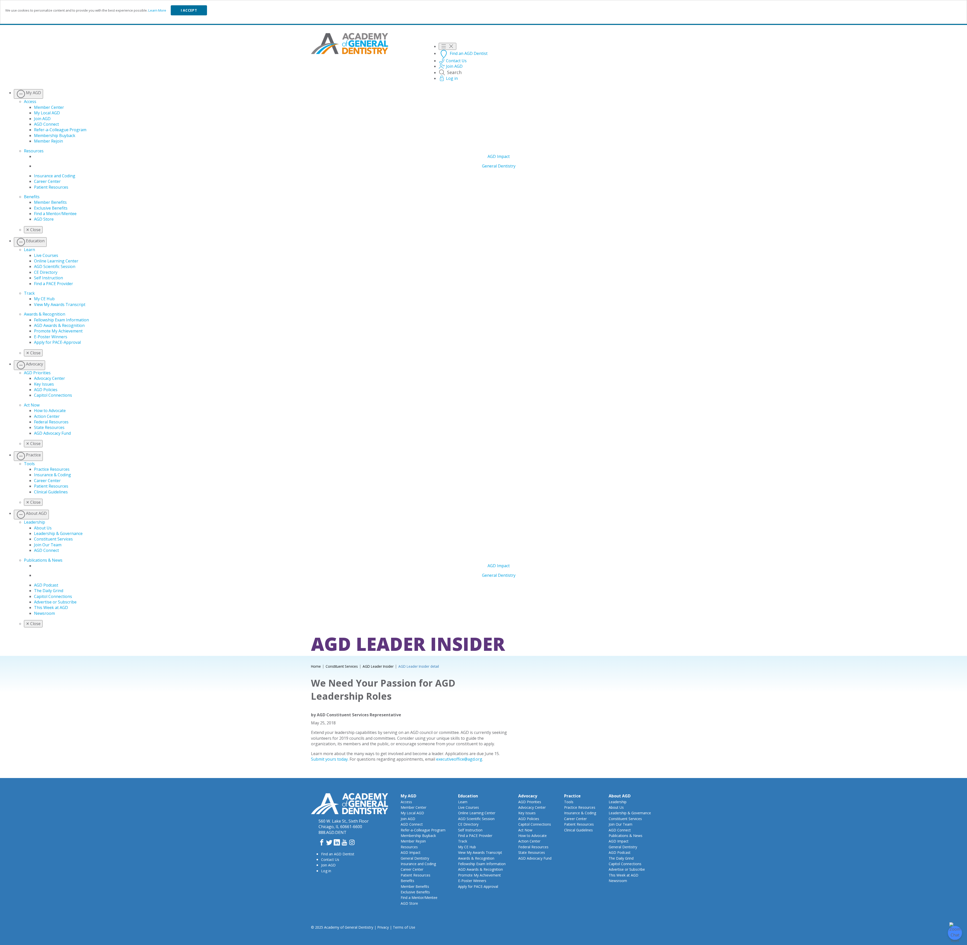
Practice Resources (52, 469)
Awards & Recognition (44, 314)
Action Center (47, 416)
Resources (34, 151)
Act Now (32, 405)
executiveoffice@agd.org (459, 759)
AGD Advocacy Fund (52, 433)
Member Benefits (50, 202)
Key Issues (44, 384)
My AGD (408, 796)
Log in (326, 870)
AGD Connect (46, 124)
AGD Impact (499, 156)
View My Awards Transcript (59, 304)
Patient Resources (51, 187)
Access (30, 101)
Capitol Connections (53, 395)
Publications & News (43, 560)
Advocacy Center (49, 378)
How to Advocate (50, 410)
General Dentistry (498, 166)
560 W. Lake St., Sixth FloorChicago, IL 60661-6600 (344, 823)
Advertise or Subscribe (55, 602)
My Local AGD (47, 113)
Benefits (32, 196)
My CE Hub (44, 298)
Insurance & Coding (52, 475)
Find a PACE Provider (53, 283)
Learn (29, 249)
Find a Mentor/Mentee (55, 213)
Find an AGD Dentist (337, 854)
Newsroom (44, 613)
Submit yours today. (330, 759)
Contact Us (330, 859)
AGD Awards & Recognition (59, 325)
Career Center (47, 181)
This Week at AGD (51, 607)
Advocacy (527, 796)
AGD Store (44, 219)
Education (468, 796)
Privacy (383, 927)
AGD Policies (45, 389)
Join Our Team (47, 545)
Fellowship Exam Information (61, 320)
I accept (189, 10)
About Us (43, 528)
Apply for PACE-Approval (57, 342)
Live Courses (46, 255)
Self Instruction (48, 278)
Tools (29, 463)
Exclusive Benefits (50, 208)
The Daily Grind (48, 590)
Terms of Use (404, 927)
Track (29, 293)
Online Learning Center (56, 261)
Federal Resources (51, 422)
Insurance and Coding (54, 176)
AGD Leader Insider (378, 666)
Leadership (34, 522)
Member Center (49, 107)
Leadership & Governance (58, 533)
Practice (572, 796)
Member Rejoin (48, 141)
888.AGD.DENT (333, 832)
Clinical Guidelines (51, 492)
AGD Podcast (46, 585)
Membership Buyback (54, 135)
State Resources (49, 427)
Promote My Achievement (58, 331)
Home (316, 666)
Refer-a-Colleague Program (60, 129)
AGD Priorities (37, 373)
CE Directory (45, 272)
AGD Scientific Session (54, 266)
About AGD (620, 796)
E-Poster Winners (50, 337)
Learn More (157, 10)
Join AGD (42, 118)
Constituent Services (53, 539)
